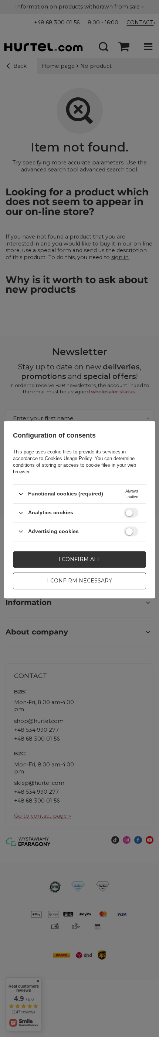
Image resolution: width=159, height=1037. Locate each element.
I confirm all (79, 559)
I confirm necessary (79, 580)
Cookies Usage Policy (68, 458)
